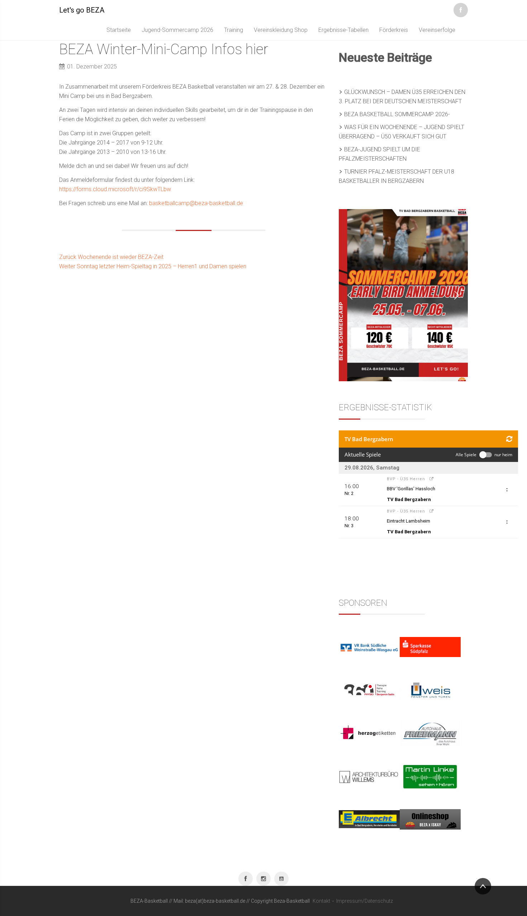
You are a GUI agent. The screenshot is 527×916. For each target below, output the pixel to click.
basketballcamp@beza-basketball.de (196, 203)
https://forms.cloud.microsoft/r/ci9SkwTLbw (115, 189)
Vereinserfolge (437, 30)
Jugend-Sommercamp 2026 (177, 30)
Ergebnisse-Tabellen (343, 30)
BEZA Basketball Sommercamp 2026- (397, 114)
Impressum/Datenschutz (364, 901)
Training (233, 30)
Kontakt (321, 901)
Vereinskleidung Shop (281, 30)
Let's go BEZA (81, 10)
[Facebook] (461, 8)
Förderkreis (393, 30)
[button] (350, 295)
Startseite (118, 30)
